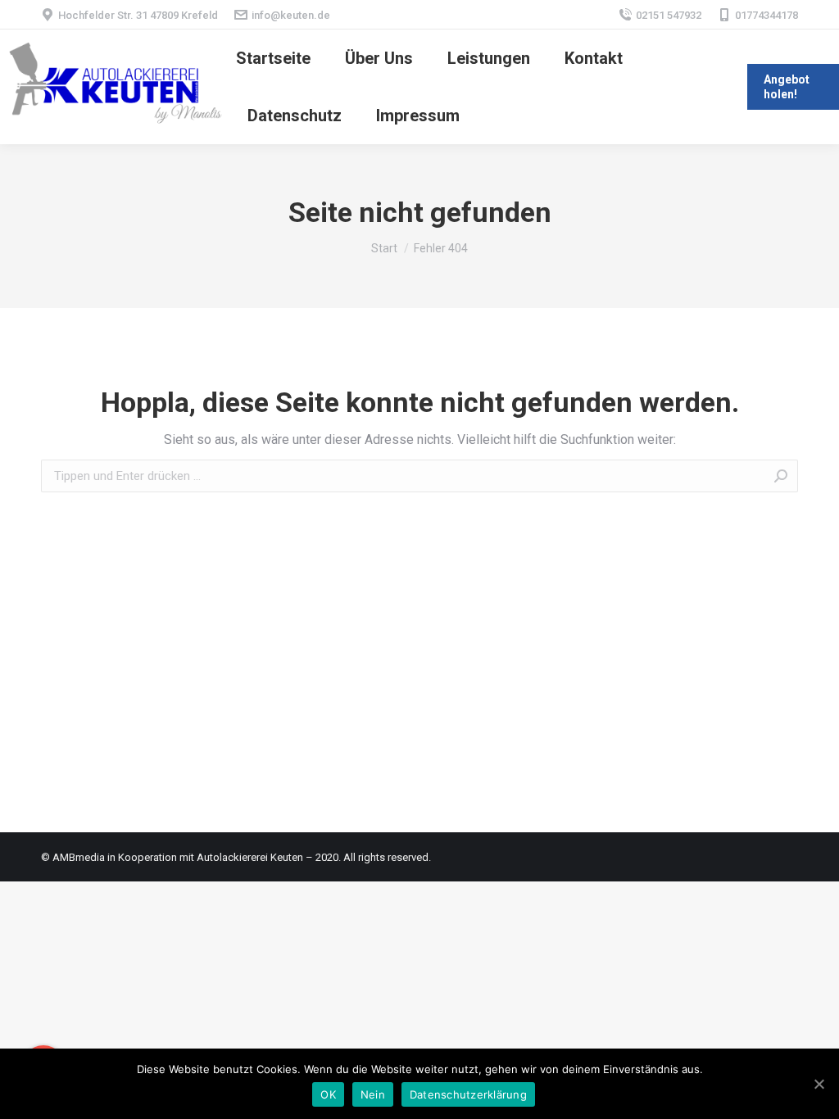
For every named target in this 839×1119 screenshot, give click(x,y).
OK (328, 1094)
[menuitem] (273, 58)
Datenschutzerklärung (468, 1094)
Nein (373, 1094)
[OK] (818, 1084)
